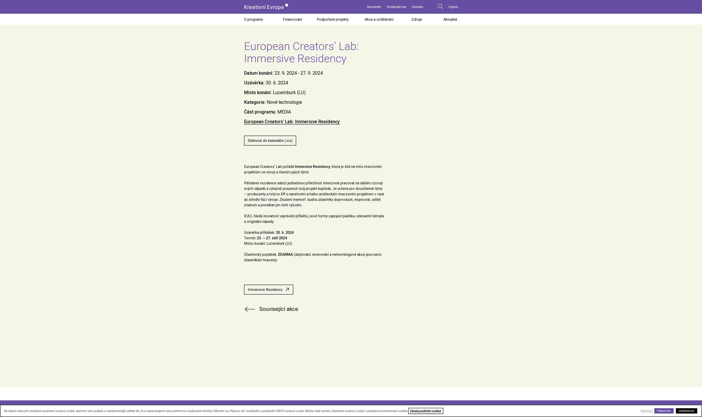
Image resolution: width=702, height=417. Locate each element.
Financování (292, 19)
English (453, 7)
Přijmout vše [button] (664, 410)
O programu (253, 19)
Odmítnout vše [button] (686, 410)
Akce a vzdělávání (379, 19)
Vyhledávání (440, 6)
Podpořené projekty (333, 19)
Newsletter (374, 7)
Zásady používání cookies (425, 410)
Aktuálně (450, 19)
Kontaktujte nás (396, 7)
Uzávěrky (417, 7)
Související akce (278, 309)
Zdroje (417, 19)
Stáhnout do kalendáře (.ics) (270, 140)
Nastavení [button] (647, 410)
